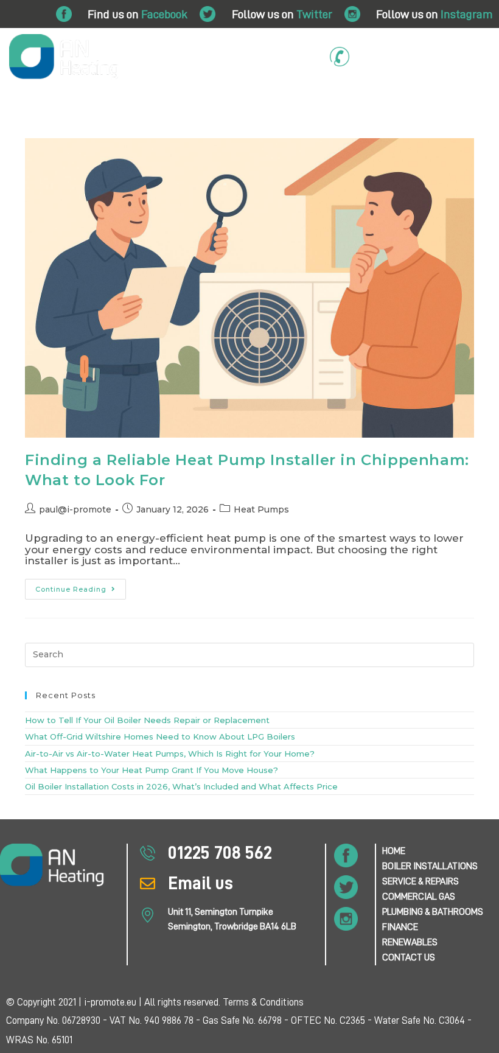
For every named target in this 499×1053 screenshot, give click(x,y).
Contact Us (318, 126)
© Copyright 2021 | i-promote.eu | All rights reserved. (114, 1002)
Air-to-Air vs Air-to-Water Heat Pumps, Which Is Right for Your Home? (170, 753)
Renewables (255, 126)
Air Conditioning (182, 126)
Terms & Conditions (263, 1002)
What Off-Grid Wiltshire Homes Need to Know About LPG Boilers (160, 736)
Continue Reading (80, 586)
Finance (476, 105)
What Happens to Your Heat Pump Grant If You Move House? (151, 770)
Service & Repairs (187, 105)
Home (16, 105)
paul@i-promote (75, 509)
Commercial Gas (286, 105)
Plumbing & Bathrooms (397, 105)
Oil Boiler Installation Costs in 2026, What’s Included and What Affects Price (181, 786)
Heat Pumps (261, 509)
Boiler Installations (82, 105)
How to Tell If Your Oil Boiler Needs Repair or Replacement (147, 720)
